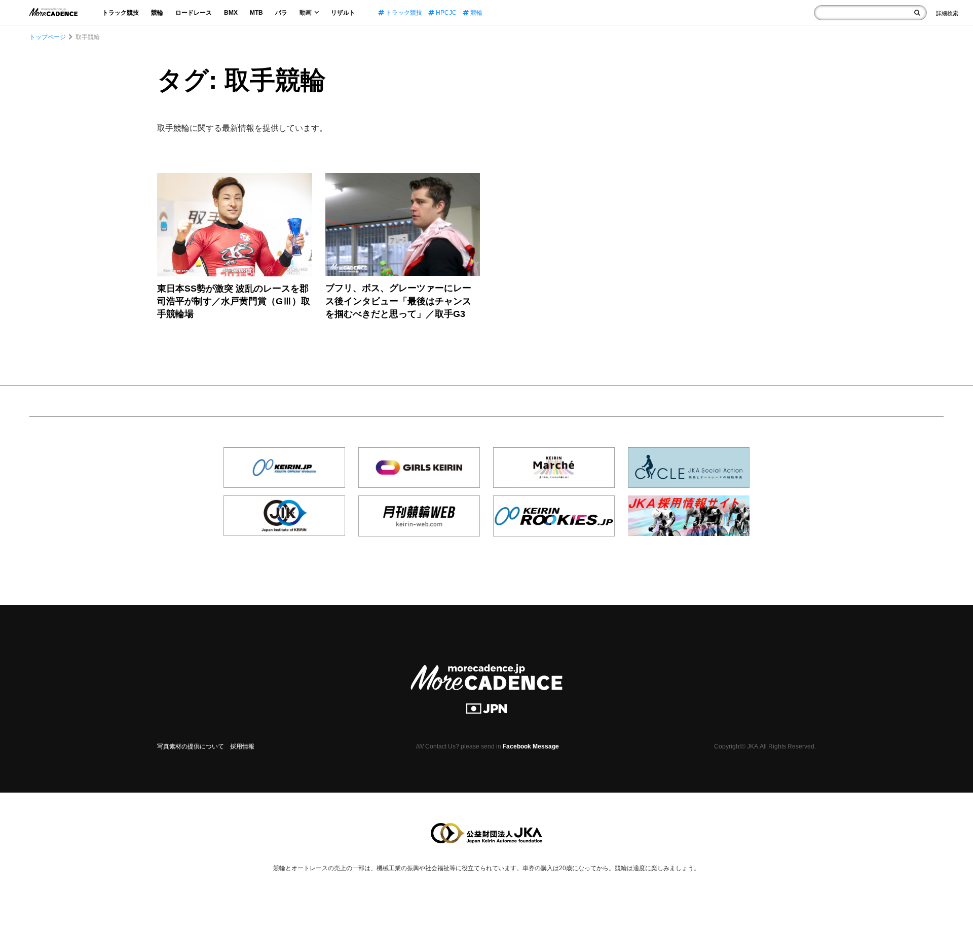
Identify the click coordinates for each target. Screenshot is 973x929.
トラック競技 (120, 12)
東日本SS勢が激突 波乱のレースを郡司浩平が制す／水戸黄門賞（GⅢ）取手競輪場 (233, 301)
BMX (231, 12)
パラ (281, 12)
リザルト (343, 12)
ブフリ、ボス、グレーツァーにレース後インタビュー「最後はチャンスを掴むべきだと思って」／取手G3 (398, 300)
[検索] (917, 12)
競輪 (157, 12)
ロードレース (193, 12)
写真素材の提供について (190, 746)
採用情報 (242, 746)
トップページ (47, 37)
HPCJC (445, 12)
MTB (256, 12)
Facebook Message (531, 746)
